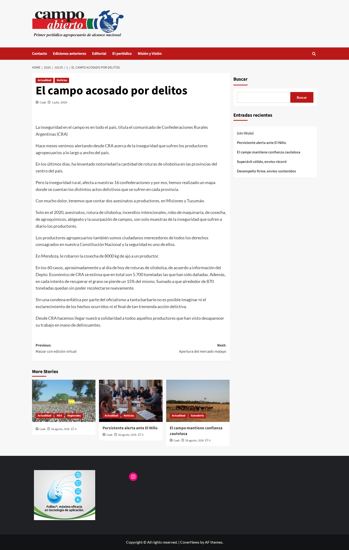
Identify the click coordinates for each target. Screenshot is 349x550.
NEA (59, 416)
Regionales (74, 416)
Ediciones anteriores (69, 53)
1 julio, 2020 (59, 102)
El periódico (122, 53)
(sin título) (245, 133)
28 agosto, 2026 (60, 429)
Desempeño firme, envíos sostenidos (266, 171)
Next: (202, 348)
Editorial (99, 53)
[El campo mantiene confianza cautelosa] (198, 401)
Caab (43, 102)
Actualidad (44, 80)
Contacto (39, 53)
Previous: (56, 348)
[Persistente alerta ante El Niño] (130, 401)
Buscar (240, 79)
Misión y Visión (150, 53)
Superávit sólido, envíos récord (262, 161)
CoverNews (189, 542)
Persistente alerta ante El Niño (130, 428)
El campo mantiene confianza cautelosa (196, 431)
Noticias (62, 80)
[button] (314, 54)
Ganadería (197, 416)
